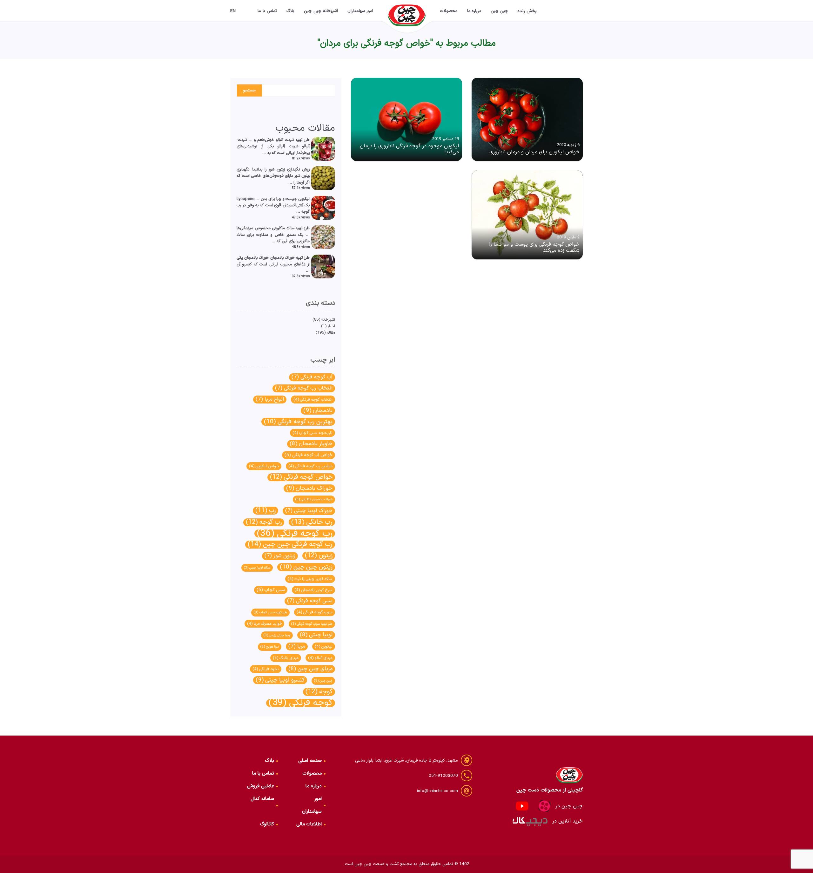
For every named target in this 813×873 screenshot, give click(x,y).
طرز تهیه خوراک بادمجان (290, 258)
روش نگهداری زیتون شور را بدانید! (281, 169)
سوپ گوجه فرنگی (315, 612)
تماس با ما (267, 11)
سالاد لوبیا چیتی (257, 567)
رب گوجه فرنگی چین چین (290, 545)
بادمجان (318, 411)
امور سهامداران (360, 11)
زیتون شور (280, 556)
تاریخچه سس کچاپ (312, 433)
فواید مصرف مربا (264, 624)
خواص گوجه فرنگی (301, 477)
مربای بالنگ (286, 658)
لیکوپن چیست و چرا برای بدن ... (283, 199)
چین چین (499, 11)
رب (265, 511)
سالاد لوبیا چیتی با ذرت (310, 579)
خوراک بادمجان (309, 488)
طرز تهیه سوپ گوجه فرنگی (312, 623)
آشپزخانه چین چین (321, 11)
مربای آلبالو (320, 658)
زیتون (319, 556)
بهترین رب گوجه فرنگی (298, 422)
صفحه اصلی (310, 760)
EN (233, 11)
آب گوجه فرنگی (312, 377)
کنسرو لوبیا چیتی (280, 680)
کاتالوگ (267, 824)
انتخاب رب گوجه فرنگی (304, 388)
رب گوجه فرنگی (295, 533)
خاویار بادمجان (311, 444)
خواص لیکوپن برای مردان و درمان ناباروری (534, 152)
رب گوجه (264, 522)
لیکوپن (324, 646)
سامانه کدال (262, 799)
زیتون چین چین (306, 567)
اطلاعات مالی (309, 824)
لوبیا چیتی (316, 635)
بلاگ (290, 11)
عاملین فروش (260, 786)
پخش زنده (527, 11)
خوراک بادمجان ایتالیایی (314, 499)
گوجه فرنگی (301, 703)
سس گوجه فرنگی (310, 601)
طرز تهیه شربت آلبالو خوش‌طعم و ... (279, 140)
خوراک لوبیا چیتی (309, 511)
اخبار (331, 326)
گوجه (319, 692)
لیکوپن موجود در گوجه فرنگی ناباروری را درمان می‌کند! (409, 149)
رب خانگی (312, 522)
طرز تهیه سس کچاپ (270, 612)
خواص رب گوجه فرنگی (310, 466)
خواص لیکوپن (264, 466)
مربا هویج (269, 646)
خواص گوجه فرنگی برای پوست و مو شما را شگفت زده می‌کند (534, 247)
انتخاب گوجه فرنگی (313, 400)
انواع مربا (270, 399)
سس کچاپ (271, 590)
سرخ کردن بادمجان (313, 590)
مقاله (331, 333)
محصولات (449, 11)
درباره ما (474, 11)
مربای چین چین (310, 669)
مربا (296, 646)
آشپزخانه (328, 320)
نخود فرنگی (265, 669)
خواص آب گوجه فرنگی (309, 455)
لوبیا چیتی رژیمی (277, 635)
